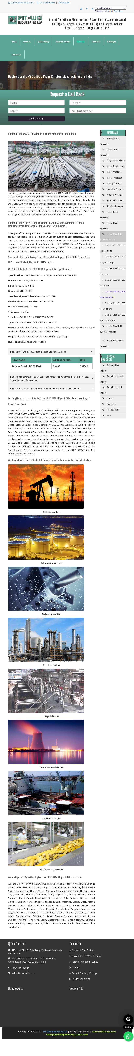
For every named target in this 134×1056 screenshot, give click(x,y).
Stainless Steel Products (110, 141)
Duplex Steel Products (109, 225)
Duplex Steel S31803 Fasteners (112, 282)
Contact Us (16, 54)
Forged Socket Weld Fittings (86, 955)
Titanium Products (115, 206)
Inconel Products (114, 177)
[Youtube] (81, 8)
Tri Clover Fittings (80, 978)
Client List (96, 41)
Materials (81, 41)
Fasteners (111, 404)
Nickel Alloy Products (116, 166)
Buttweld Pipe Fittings (109, 368)
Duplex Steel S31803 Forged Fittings (112, 259)
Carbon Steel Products (109, 152)
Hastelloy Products (115, 189)
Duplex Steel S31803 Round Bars (112, 306)
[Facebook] (87, 8)
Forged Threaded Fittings (111, 390)
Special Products (63, 41)
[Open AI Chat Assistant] (128, 1019)
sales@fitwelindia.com (21, 2)
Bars (109, 415)
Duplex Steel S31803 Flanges (112, 271)
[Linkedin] (92, 8)
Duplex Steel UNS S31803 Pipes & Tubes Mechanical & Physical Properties (45, 388)
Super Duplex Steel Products (112, 343)
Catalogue (111, 41)
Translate (118, 11)
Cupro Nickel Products (109, 214)
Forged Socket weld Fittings (112, 379)
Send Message (36, 118)
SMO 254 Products (115, 200)
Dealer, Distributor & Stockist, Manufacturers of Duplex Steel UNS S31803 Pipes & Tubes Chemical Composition (49, 378)
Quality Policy (43, 41)
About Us (27, 41)
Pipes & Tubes (113, 409)
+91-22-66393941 (46, 2)
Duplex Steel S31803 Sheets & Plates (112, 317)
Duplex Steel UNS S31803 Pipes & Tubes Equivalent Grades (38, 351)
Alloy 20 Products (115, 194)
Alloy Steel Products (116, 160)
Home (13, 41)
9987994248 (63, 2)
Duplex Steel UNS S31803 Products (111, 236)
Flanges (110, 398)
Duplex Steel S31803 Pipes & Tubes (112, 294)
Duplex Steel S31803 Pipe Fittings (112, 248)
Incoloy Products (114, 183)
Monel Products (114, 171)
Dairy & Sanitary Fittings (84, 973)
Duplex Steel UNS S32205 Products (111, 329)
